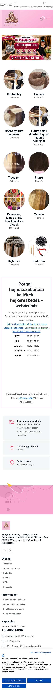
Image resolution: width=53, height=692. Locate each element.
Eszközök (39, 261)
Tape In (39, 214)
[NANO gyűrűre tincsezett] (14, 116)
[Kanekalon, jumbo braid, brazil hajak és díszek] (14, 199)
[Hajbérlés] (14, 246)
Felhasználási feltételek (14, 604)
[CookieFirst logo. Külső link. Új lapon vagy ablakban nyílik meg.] (3, 655)
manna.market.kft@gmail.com (28, 7)
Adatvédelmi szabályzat (14, 600)
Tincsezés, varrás (11, 568)
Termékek (7, 564)
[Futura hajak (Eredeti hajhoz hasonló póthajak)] (39, 116)
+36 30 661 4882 (26, 398)
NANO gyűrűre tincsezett (14, 132)
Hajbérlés (14, 261)
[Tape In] (39, 199)
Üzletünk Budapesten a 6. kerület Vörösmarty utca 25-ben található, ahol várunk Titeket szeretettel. (26, 328)
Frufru (39, 177)
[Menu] (48, 19)
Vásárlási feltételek (12, 614)
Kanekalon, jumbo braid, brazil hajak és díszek (14, 219)
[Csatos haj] (14, 79)
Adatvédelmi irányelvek (40, 653)
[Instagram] (10, 550)
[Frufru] (39, 163)
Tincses (39, 94)
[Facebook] (4, 550)
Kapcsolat (7, 587)
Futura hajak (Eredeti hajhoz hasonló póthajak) (39, 136)
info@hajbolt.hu (12, 641)
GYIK (5, 582)
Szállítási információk (13, 609)
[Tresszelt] (14, 163)
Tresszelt (14, 177)
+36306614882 (13, 630)
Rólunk (6, 578)
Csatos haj (14, 94)
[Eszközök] (39, 246)
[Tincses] (39, 79)
